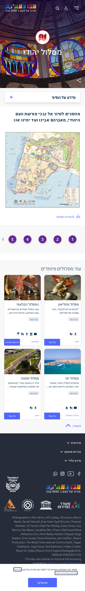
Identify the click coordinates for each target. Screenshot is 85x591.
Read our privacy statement (64, 563)
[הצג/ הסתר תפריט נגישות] (66, 8)
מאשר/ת (42, 582)
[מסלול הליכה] (75, 333)
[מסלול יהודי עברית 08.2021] (42, 170)
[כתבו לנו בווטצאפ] (55, 473)
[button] (3, 239)
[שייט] (66, 407)
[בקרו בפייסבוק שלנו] (78, 473)
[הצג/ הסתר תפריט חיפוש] (58, 8)
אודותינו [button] (76, 443)
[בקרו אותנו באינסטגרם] (62, 473)
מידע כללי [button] (74, 460)
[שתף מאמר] (79, 80)
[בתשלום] (35, 333)
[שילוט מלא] (18, 333)
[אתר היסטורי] (31, 333)
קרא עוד (73, 319)
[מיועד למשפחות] (71, 333)
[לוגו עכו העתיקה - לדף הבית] (21, 7)
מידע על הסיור (64, 97)
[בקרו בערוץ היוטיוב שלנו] (70, 473)
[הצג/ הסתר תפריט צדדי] (75, 7)
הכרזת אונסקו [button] (72, 452)
